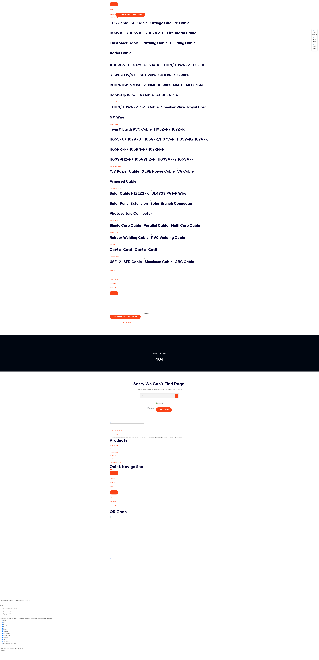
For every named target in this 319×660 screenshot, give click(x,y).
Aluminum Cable (114, 256)
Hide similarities (7, 612)
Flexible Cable (114, 124)
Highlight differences (9, 614)
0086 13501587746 (116, 431)
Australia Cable (114, 18)
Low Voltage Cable (115, 166)
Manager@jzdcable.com (118, 434)
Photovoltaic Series (115, 188)
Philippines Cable (115, 102)
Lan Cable (112, 244)
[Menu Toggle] (114, 4)
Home (155, 353)
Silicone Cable (114, 220)
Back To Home (164, 409)
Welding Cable (114, 232)
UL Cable (112, 60)
